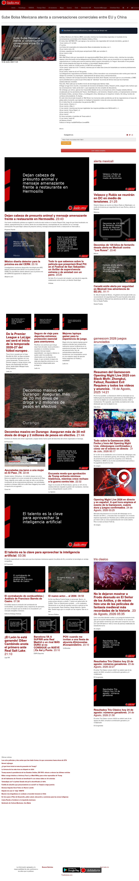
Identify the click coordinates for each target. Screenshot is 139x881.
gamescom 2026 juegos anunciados (110, 340)
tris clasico (101, 559)
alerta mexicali (103, 161)
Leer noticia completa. (98, 151)
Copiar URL (66, 143)
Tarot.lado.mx (104, 867)
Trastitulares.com (66, 875)
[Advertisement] (47, 299)
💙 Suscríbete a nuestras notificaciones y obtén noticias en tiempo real (84, 30)
